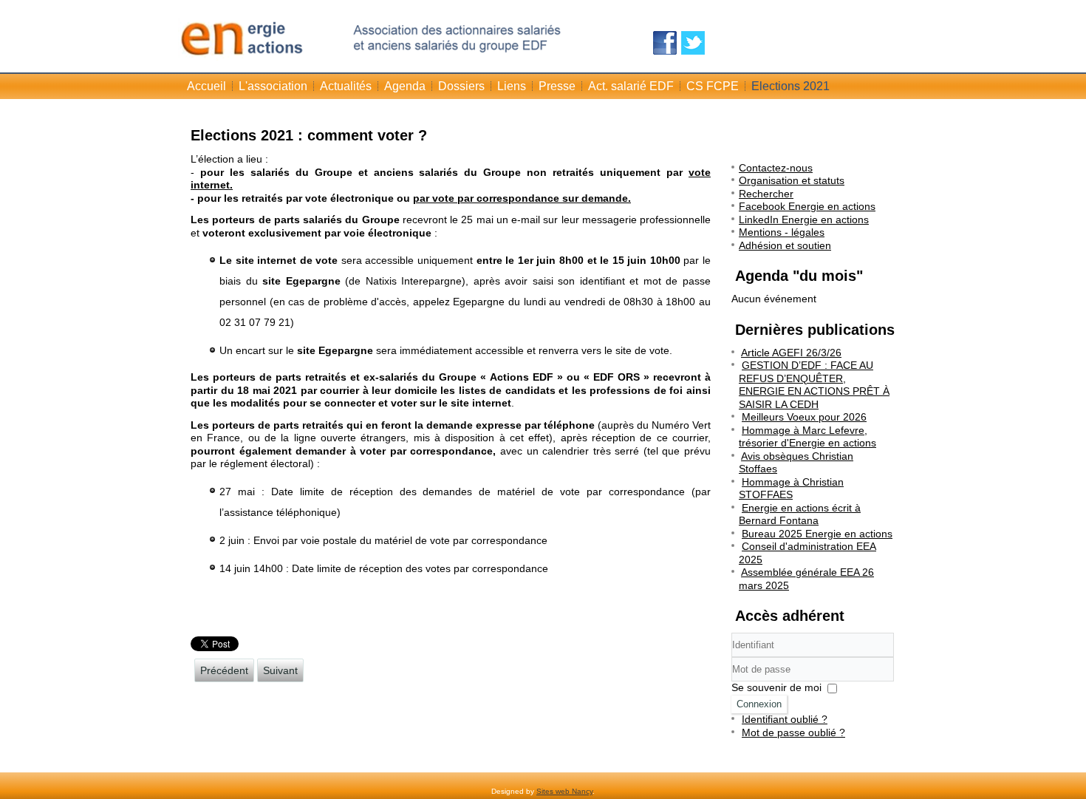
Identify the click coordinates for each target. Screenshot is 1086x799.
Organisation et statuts (791, 180)
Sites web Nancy (564, 791)
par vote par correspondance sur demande (520, 198)
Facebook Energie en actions (807, 206)
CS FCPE (712, 86)
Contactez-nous (776, 168)
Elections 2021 (790, 86)
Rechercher (766, 194)
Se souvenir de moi (776, 687)
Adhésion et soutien (785, 245)
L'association (273, 86)
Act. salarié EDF (631, 86)
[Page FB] (665, 43)
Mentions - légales (781, 232)
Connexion (759, 704)
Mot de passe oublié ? (793, 732)
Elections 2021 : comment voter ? (309, 135)
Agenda (405, 86)
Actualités (346, 86)
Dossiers (461, 86)
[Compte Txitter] (693, 43)
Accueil (206, 86)
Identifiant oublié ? (784, 719)
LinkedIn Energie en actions (804, 219)
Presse (557, 86)
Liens (511, 86)
